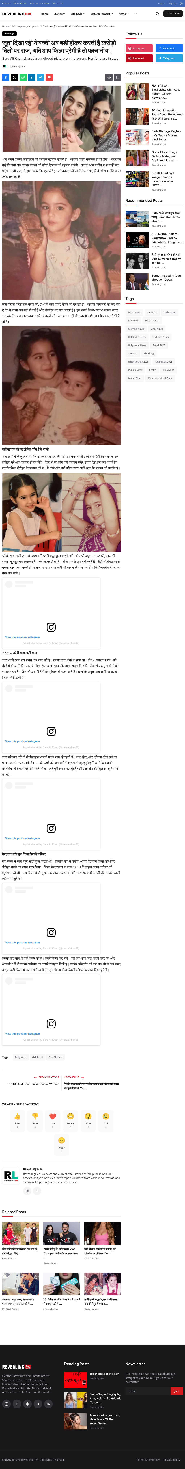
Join (121, 753)
